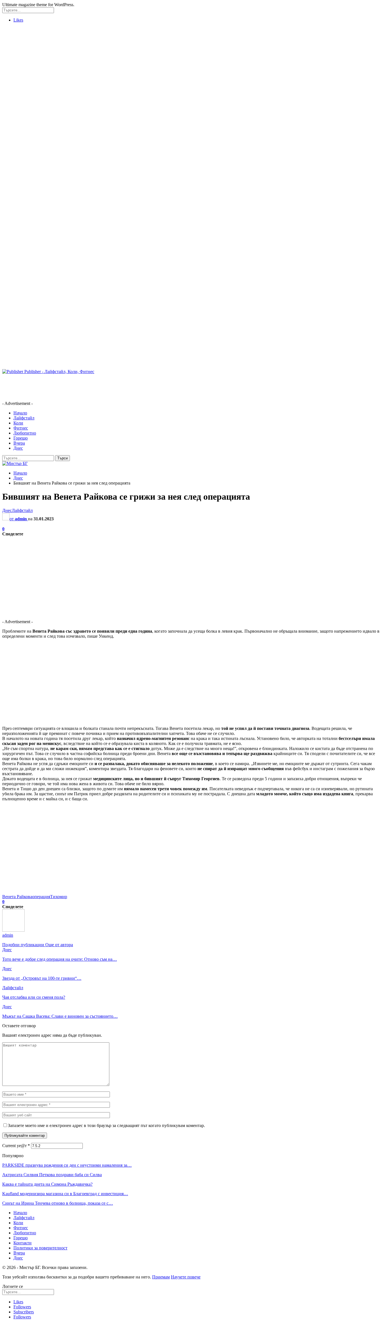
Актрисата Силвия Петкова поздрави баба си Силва (52, 1174)
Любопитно (24, 433)
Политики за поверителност (40, 1247)
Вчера (19, 443)
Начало (20, 413)
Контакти (22, 1242)
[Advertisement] (24, 111)
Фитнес (20, 428)
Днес (18, 448)
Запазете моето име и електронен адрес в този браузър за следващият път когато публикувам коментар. (106, 1125)
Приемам (161, 1277)
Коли (18, 423)
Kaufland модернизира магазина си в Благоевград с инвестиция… (65, 1193)
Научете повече (186, 1277)
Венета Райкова (17, 896)
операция (41, 896)
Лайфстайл (23, 418)
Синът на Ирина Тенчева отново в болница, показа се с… (57, 1203)
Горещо (20, 438)
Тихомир (58, 896)
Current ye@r (16, 1145)
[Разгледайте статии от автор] (13, 930)
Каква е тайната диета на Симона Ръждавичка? (47, 1184)
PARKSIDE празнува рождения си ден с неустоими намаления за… (67, 1165)
